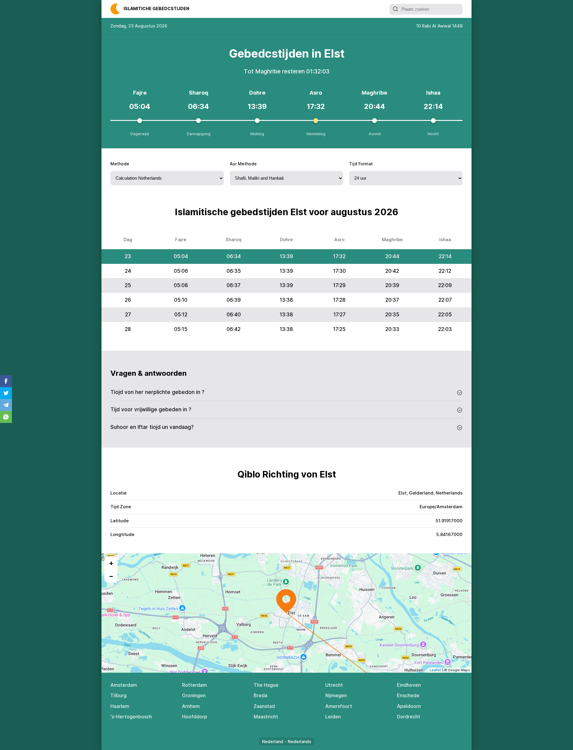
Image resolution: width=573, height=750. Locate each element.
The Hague (266, 685)
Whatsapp (6, 417)
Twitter (6, 393)
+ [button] (111, 563)
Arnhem (191, 706)
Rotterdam (194, 685)
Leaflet (435, 670)
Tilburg (118, 695)
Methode (119, 163)
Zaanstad (264, 706)
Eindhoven (409, 685)
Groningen (194, 695)
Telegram (6, 405)
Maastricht (266, 717)
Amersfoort (338, 706)
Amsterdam (123, 685)
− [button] (111, 576)
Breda (260, 695)
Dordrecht (408, 717)
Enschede (408, 695)
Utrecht (334, 685)
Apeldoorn (409, 706)
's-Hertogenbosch (131, 717)
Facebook (6, 381)
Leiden (333, 717)
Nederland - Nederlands (286, 741)
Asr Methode (243, 163)
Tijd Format (361, 163)
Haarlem (119, 706)
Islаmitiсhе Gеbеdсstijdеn (156, 8)
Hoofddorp (194, 717)
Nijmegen (336, 695)
